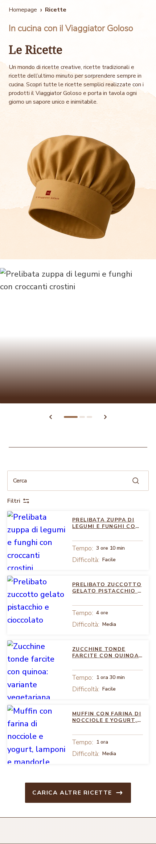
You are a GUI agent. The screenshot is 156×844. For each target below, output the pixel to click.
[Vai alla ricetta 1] (71, 417)
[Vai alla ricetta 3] (89, 417)
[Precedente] (50, 416)
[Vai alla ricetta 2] (82, 417)
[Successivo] (105, 416)
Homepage (23, 9)
